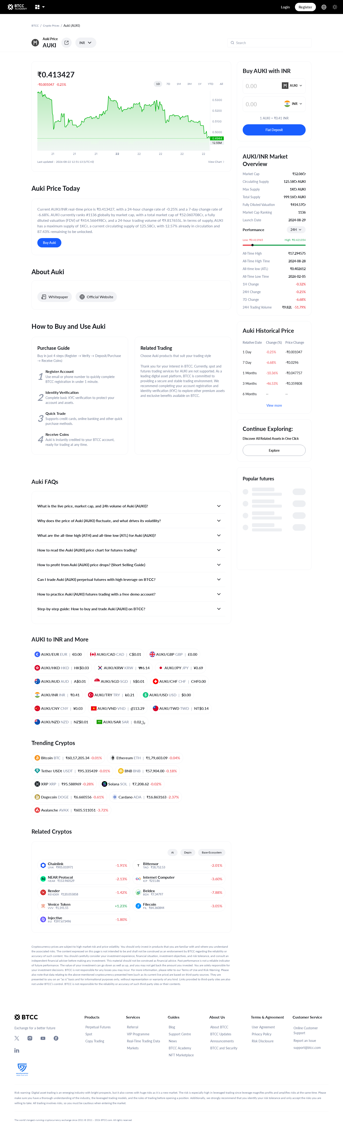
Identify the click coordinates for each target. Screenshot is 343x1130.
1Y (199, 84)
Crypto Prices (51, 25)
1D (158, 84)
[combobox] (296, 229)
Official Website (100, 297)
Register (305, 7)
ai (172, 852)
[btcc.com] (17, 7)
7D (168, 84)
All (221, 84)
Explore (274, 450)
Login (285, 7)
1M (179, 84)
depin (188, 852)
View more (274, 405)
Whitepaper (58, 297)
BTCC (35, 25)
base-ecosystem (212, 852)
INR (82, 43)
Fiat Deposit (274, 130)
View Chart (215, 161)
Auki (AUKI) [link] (71, 26)
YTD (210, 84)
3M (189, 84)
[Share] (66, 43)
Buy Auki (49, 243)
